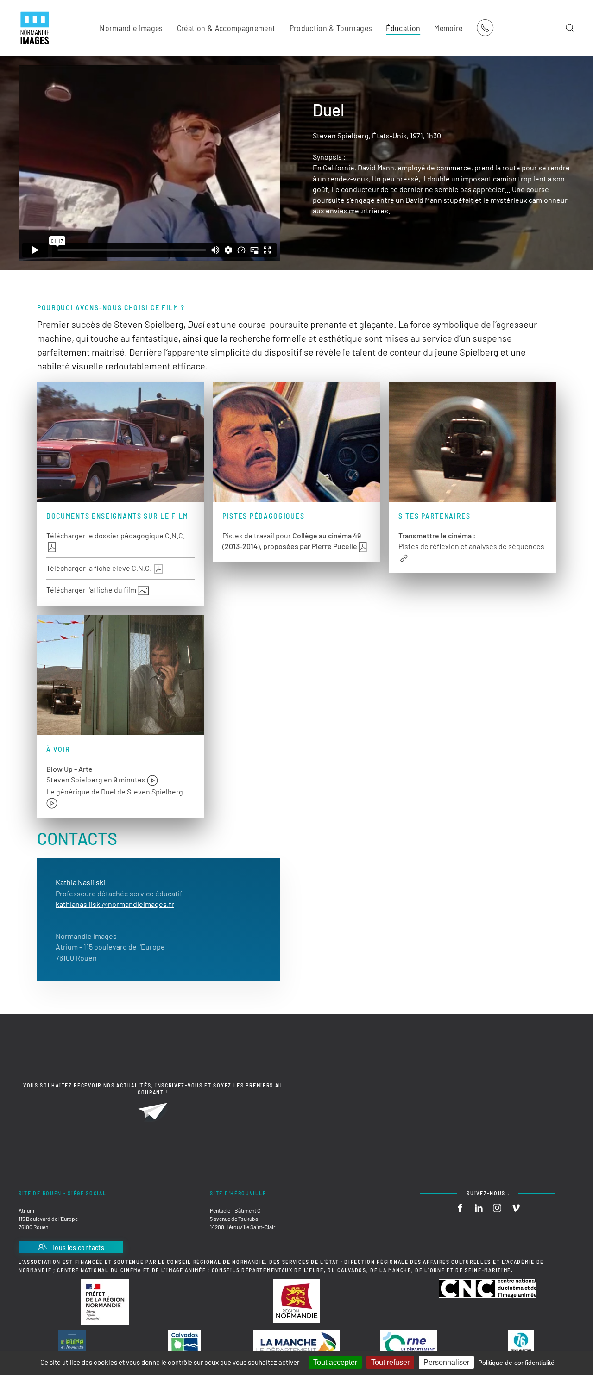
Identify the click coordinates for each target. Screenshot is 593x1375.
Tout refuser (390, 1362)
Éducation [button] (403, 28)
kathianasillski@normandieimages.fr (115, 904)
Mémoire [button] (448, 28)
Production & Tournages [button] (331, 28)
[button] (569, 27)
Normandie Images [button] (131, 28)
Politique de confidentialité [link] (516, 1362)
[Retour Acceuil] (35, 27)
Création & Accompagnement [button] (226, 28)
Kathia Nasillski (80, 882)
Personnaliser (446, 1362)
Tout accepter (335, 1362)
